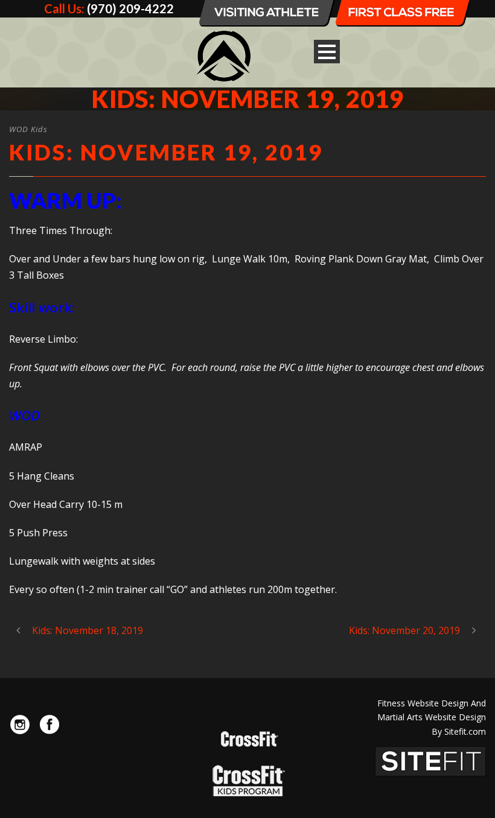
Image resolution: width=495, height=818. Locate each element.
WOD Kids (28, 129)
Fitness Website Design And (431, 703)
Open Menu (327, 51)
